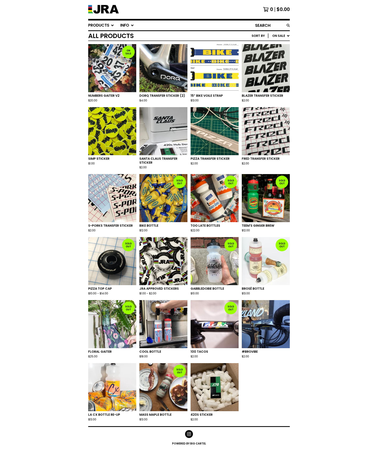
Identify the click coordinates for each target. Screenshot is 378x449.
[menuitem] (101, 25)
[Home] (104, 9)
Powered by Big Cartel (189, 443)
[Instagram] (189, 434)
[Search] (288, 25)
